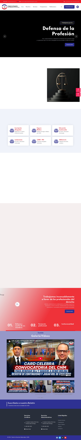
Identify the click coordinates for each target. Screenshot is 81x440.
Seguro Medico (61, 424)
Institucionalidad (67, 324)
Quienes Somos (61, 420)
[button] (42, 379)
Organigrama (61, 422)
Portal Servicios (69, 6)
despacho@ (28, 429)
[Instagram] (62, 437)
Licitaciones (18, 140)
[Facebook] (57, 437)
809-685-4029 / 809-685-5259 (72, 1)
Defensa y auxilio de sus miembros (20, 325)
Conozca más (11, 46)
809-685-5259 (29, 426)
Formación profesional (42, 325)
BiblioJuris (62, 140)
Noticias (60, 426)
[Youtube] (65, 437)
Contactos (78, 95)
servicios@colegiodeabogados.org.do (29, 1)
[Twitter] (60, 437)
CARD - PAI (40, 140)
